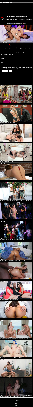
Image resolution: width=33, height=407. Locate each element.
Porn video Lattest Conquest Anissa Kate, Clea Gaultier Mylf (9, 299)
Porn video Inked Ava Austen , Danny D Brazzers (7, 122)
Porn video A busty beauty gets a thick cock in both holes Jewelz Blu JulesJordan (12, 357)
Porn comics (16, 401)
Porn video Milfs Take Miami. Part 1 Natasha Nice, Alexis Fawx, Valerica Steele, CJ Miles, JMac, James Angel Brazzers (16, 200)
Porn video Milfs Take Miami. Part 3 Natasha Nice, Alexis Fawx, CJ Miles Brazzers (12, 239)
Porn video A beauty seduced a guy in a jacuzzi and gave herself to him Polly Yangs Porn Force (14, 396)
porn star (30, 68)
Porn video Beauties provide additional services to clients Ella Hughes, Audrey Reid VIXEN (14, 338)
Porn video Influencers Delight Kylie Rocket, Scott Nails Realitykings (10, 103)
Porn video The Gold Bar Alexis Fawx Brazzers (16, 16)
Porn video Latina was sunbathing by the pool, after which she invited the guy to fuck (13, 260)
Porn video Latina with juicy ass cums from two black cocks (9, 279)
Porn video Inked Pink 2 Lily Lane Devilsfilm (7, 161)
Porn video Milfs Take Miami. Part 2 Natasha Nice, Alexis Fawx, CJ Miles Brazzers (12, 219)
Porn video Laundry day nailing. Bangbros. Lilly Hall (8, 318)
